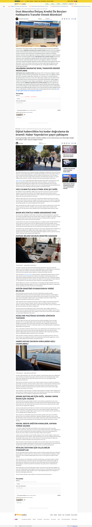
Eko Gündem (43, 1)
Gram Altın (71, 3)
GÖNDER (59, 110)
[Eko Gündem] (69, 149)
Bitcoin (65, 3)
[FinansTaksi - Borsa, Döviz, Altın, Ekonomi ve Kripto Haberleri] (20, 514)
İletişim (71, 1)
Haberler (31, 1)
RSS (16, 525)
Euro (52, 3)
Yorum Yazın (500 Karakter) (21, 100)
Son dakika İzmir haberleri (26, 519)
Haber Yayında (19, 180)
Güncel (28, 1)
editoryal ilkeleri (27, 274)
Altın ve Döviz (53, 519)
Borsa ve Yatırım (50, 1)
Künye (69, 1)
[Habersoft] (74, 526)
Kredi (39, 1)
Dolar (47, 3)
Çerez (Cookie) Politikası (66, 519)
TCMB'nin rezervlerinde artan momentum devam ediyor (69, 170)
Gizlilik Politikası (74, 519)
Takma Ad (17, 95)
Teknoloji (36, 1)
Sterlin (58, 3)
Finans (59, 519)
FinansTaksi (18, 8)
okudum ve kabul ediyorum (26, 110)
